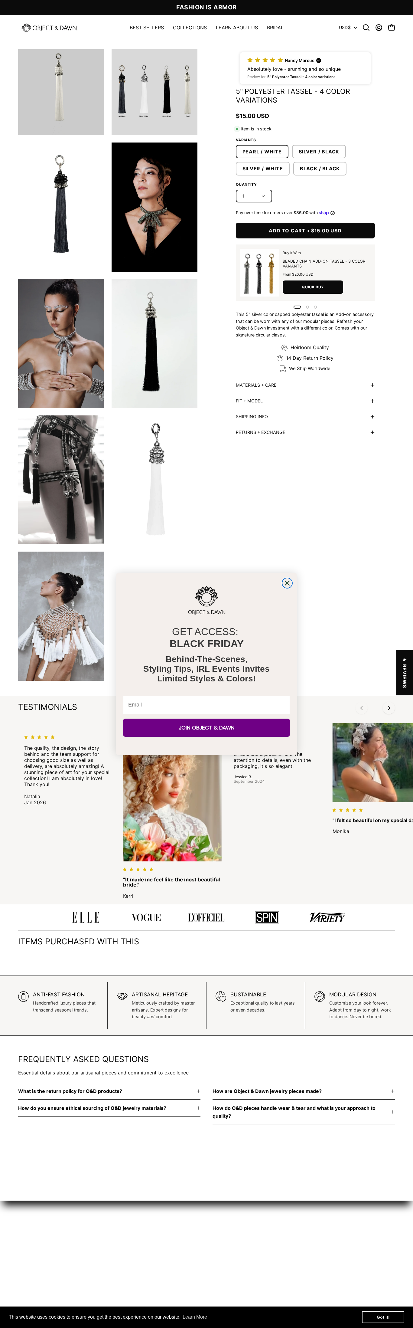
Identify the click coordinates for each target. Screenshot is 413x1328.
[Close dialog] (287, 583)
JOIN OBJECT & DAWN (207, 727)
